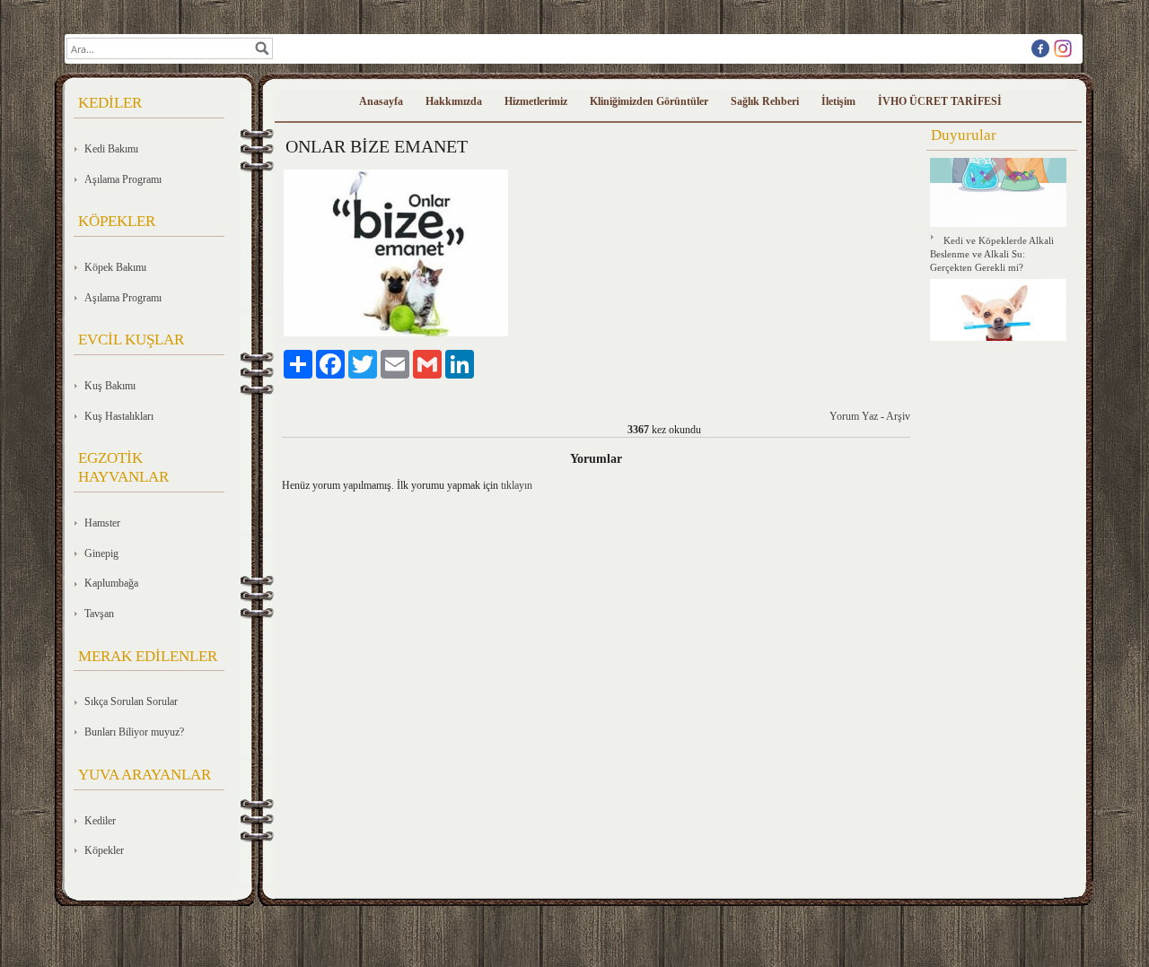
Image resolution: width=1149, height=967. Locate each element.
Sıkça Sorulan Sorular (131, 701)
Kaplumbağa (111, 583)
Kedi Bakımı (111, 149)
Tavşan (99, 613)
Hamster (102, 523)
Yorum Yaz (853, 416)
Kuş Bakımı (110, 385)
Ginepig (101, 553)
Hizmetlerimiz (535, 101)
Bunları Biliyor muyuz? (134, 732)
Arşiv (898, 416)
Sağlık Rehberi (765, 101)
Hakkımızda (453, 101)
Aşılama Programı (123, 179)
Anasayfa (381, 101)
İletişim (838, 101)
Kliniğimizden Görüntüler (649, 101)
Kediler (100, 821)
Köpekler (104, 850)
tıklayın (516, 485)
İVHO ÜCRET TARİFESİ (940, 101)
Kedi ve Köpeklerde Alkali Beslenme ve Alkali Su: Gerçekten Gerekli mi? (992, 251)
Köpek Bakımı (115, 267)
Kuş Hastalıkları (118, 416)
